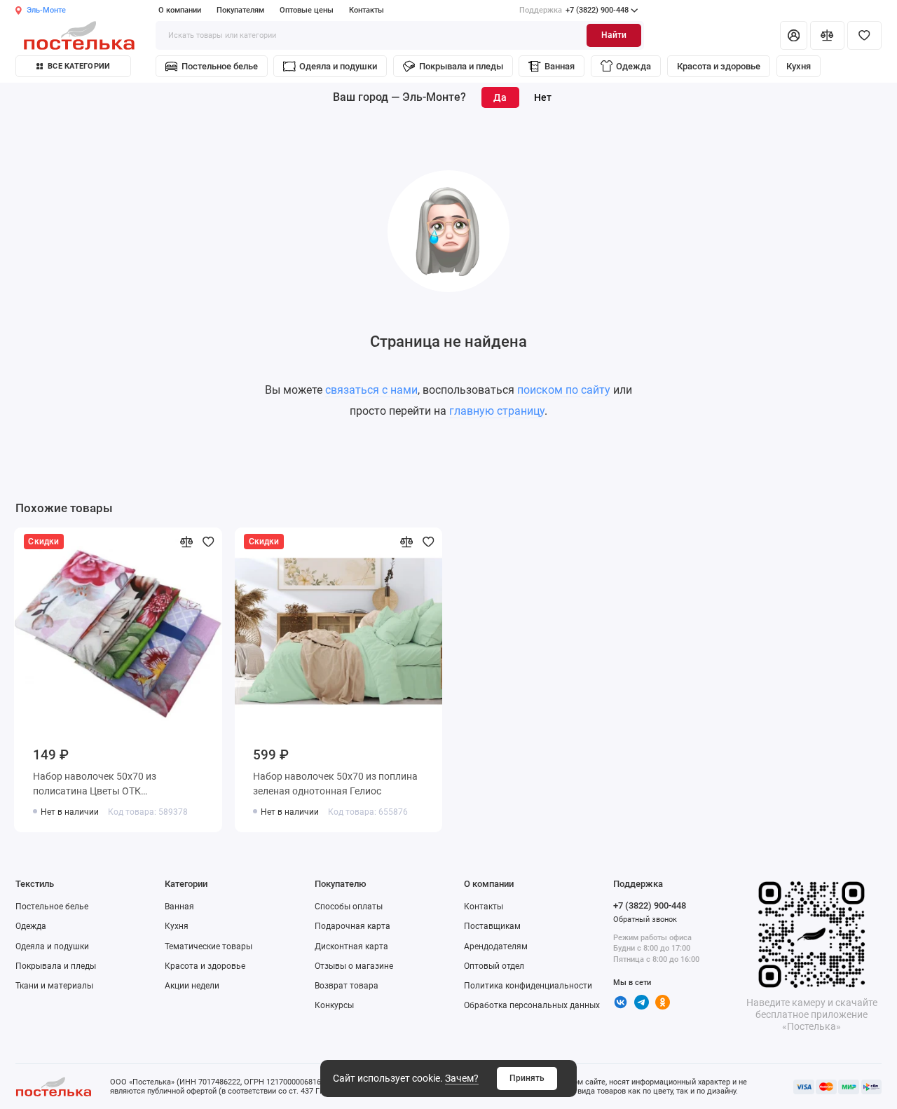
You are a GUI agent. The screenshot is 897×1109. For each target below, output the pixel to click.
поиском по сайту (563, 390)
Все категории (79, 66)
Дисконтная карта (351, 946)
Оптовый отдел (494, 966)
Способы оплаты (349, 906)
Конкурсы (334, 1005)
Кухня (798, 66)
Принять (527, 1078)
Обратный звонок (645, 919)
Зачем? (462, 1078)
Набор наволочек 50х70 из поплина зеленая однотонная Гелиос (335, 784)
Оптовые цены (307, 10)
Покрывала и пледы (461, 66)
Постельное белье (220, 66)
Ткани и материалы (54, 986)
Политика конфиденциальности (528, 986)
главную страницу (497, 411)
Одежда (633, 66)
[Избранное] (864, 35)
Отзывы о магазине (354, 966)
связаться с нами (371, 390)
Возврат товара (346, 986)
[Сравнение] (827, 35)
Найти (613, 35)
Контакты (366, 10)
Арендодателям (496, 946)
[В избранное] (208, 542)
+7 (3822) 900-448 (574, 10)
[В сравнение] (187, 542)
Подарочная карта (352, 926)
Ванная (560, 66)
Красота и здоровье (718, 66)
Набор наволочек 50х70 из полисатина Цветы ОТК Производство (94, 786)
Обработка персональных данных (532, 1005)
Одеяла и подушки (338, 66)
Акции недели (192, 986)
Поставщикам (492, 926)
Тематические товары (208, 946)
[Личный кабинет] (793, 35)
